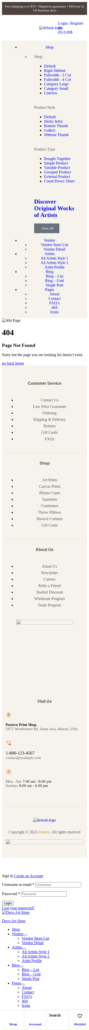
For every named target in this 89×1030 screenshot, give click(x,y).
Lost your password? (18, 908)
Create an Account (28, 876)
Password (11, 894)
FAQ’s (27, 996)
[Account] (35, 1016)
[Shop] (13, 1016)
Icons (26, 1005)
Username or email (18, 884)
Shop (13, 1024)
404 (25, 1001)
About (27, 987)
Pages (16, 983)
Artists (17, 947)
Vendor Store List (35, 938)
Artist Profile (32, 961)
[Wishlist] (80, 1016)
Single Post (30, 978)
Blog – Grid (31, 974)
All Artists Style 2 (35, 956)
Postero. (44, 832)
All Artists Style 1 (35, 952)
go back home (13, 363)
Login (8, 903)
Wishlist (80, 1024)
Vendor (17, 934)
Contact (28, 992)
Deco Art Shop (13, 921)
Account (35, 1024)
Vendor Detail (33, 943)
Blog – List (30, 970)
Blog (16, 965)
